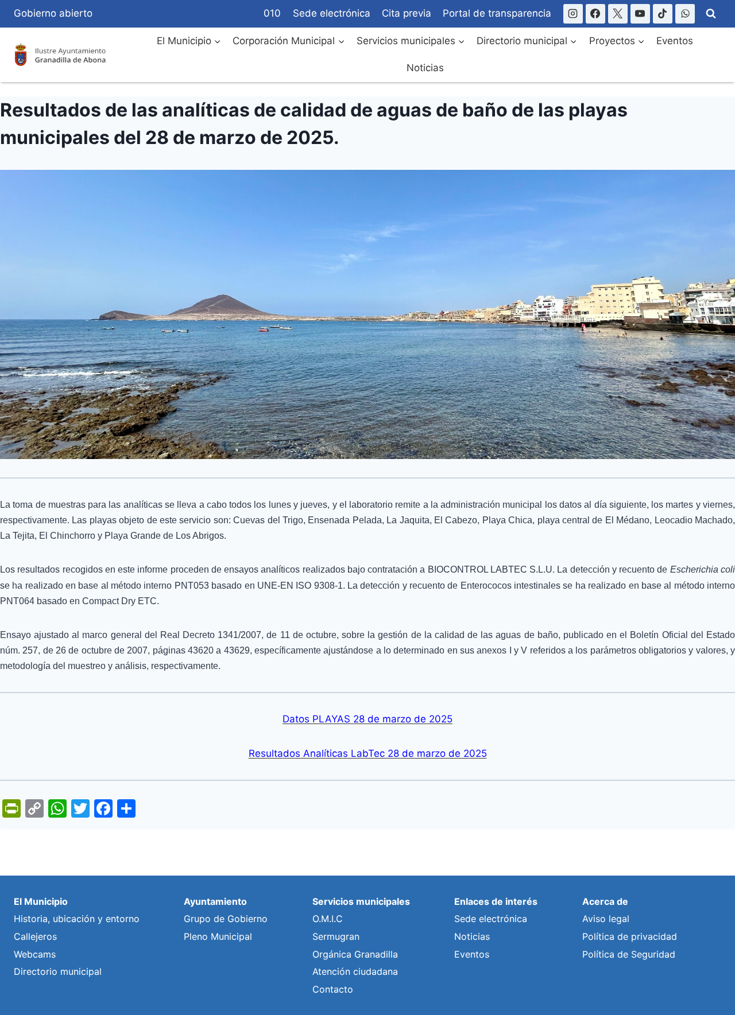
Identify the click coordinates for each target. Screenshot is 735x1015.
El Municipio (41, 901)
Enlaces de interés (495, 901)
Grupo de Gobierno (226, 918)
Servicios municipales (361, 901)
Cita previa (406, 13)
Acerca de (605, 901)
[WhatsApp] (685, 14)
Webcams (35, 954)
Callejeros (35, 936)
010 (272, 13)
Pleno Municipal (218, 936)
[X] (618, 14)
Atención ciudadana (355, 971)
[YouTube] (640, 14)
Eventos (674, 40)
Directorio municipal (58, 971)
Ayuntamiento (215, 901)
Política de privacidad (629, 936)
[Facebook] (595, 14)
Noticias (425, 67)
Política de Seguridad (628, 954)
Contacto (332, 989)
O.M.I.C (327, 918)
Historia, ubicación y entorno (77, 918)
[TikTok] (662, 14)
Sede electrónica (331, 13)
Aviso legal (605, 918)
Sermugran (335, 936)
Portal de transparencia (497, 13)
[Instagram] (573, 14)
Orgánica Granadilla (355, 954)
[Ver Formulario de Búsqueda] (711, 13)
